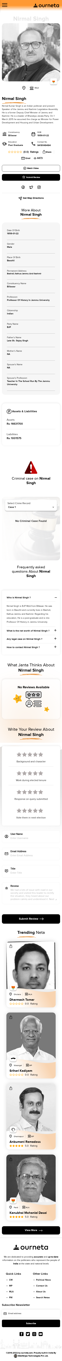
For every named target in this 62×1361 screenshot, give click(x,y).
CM (11, 1280)
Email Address (18, 851)
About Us (41, 1291)
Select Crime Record (18, 503)
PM (10, 1297)
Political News (43, 1280)
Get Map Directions (33, 198)
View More (31, 1230)
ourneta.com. (27, 1353)
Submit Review (33, 177)
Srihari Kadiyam (21, 1070)
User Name (16, 834)
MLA (11, 1291)
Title (12, 869)
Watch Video (33, 168)
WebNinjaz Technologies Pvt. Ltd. (33, 1356)
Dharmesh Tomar (22, 999)
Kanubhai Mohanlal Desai (28, 1212)
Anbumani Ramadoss (25, 1141)
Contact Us (42, 1285)
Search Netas (43, 1297)
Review (14, 886)
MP (10, 1285)
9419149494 (44, 145)
